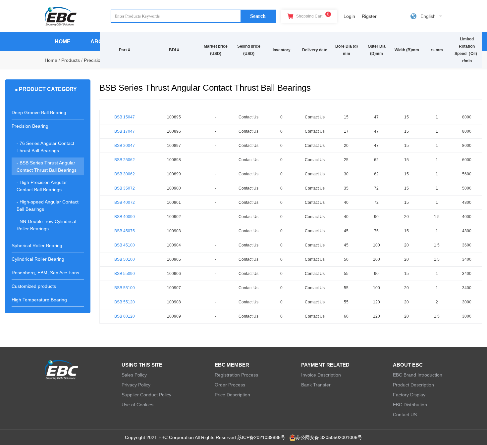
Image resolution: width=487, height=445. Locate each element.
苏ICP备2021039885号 (261, 437)
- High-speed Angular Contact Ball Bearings (48, 205)
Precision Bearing (30, 126)
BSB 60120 (124, 316)
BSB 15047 (124, 117)
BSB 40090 (124, 216)
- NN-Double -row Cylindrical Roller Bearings (46, 225)
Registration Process (236, 375)
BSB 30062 (124, 174)
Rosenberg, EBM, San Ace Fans (45, 272)
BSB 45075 (124, 231)
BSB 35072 (124, 188)
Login (349, 16)
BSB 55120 (124, 302)
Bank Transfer (316, 384)
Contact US (405, 414)
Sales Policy (134, 375)
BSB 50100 (124, 259)
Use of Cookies (137, 404)
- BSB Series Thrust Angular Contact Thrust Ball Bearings (47, 166)
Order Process (230, 384)
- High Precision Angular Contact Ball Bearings (42, 186)
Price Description (232, 394)
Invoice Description (321, 375)
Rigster (369, 16)
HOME (63, 41)
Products (70, 60)
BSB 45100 (124, 245)
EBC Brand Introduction (417, 375)
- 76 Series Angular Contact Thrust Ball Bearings (45, 147)
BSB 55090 (124, 273)
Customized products (34, 286)
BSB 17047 (124, 131)
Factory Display (409, 394)
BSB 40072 (124, 202)
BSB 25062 (124, 159)
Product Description (413, 384)
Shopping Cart (312, 15)
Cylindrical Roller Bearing (38, 259)
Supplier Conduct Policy (146, 394)
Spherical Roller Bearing (37, 245)
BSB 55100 (124, 288)
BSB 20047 (124, 145)
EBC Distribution (410, 404)
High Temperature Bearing (39, 299)
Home (51, 60)
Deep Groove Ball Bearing (39, 112)
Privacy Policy (136, 384)
